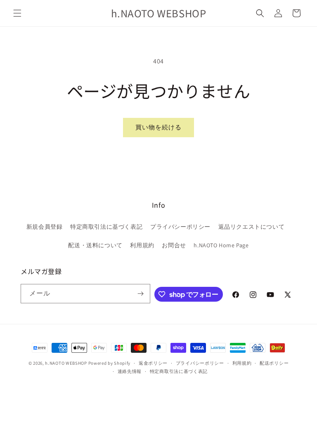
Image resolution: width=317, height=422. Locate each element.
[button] (17, 13)
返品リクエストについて (251, 226)
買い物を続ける (158, 127)
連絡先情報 (130, 371)
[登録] (141, 293)
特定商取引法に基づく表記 (106, 226)
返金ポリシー (153, 363)
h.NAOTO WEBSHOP (66, 363)
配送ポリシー (274, 363)
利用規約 (142, 245)
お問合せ (174, 245)
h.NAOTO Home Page (221, 245)
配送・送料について (95, 245)
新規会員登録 (44, 226)
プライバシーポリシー (180, 226)
